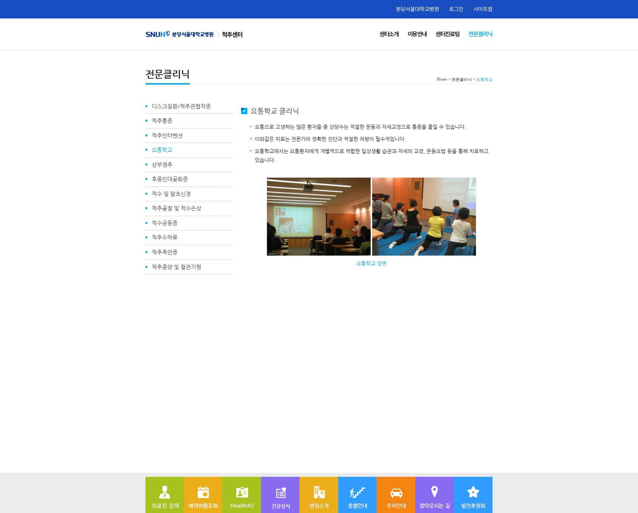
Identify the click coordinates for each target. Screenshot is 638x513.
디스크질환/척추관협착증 (181, 106)
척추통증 (162, 120)
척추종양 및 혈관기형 (176, 267)
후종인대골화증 (170, 179)
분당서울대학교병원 (417, 9)
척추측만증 (165, 252)
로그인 (456, 9)
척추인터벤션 (167, 135)
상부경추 (162, 164)
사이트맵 (483, 9)
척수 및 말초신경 (171, 194)
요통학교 (162, 150)
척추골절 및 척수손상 (176, 208)
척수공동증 (165, 223)
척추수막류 (165, 237)
